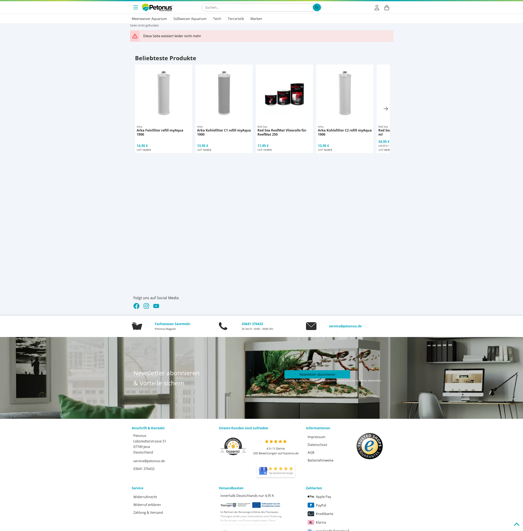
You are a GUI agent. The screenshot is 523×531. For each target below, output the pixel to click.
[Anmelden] (377, 7)
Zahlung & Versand (148, 512)
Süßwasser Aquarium (190, 18)
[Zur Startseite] (157, 7)
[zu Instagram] (146, 306)
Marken (256, 18)
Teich (217, 18)
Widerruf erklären (147, 504)
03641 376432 (252, 324)
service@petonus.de (345, 326)
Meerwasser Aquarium (149, 18)
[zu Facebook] (137, 306)
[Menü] (136, 7)
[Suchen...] (317, 7)
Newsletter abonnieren (317, 374)
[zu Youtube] (156, 306)
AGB (311, 452)
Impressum (316, 437)
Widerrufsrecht (145, 497)
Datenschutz (317, 444)
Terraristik (236, 18)
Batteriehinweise (321, 460)
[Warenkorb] (386, 7)
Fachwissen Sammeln (172, 324)
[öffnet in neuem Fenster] (275, 471)
